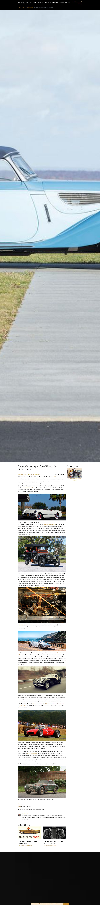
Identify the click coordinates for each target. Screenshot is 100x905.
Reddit (42, 476)
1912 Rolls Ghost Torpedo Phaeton (26, 625)
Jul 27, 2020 (46, 845)
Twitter (46, 476)
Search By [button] (40, 2)
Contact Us (67, 2)
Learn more (60, 903)
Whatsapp (51, 476)
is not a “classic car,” (28, 487)
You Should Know (29, 7)
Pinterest (37, 476)
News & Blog (61, 2)
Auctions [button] (35, 2)
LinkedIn (32, 476)
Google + (27, 476)
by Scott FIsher (28, 845)
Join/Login (80, 3)
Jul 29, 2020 (22, 845)
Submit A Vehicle (47, 2)
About (31, 2)
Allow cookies (65, 903)
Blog (23, 7)
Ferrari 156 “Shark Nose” (32, 753)
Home (20, 7)
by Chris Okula (53, 845)
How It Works (55, 2)
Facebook (21, 476)
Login (19, 806)
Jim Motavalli (36, 474)
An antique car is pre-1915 (50, 524)
